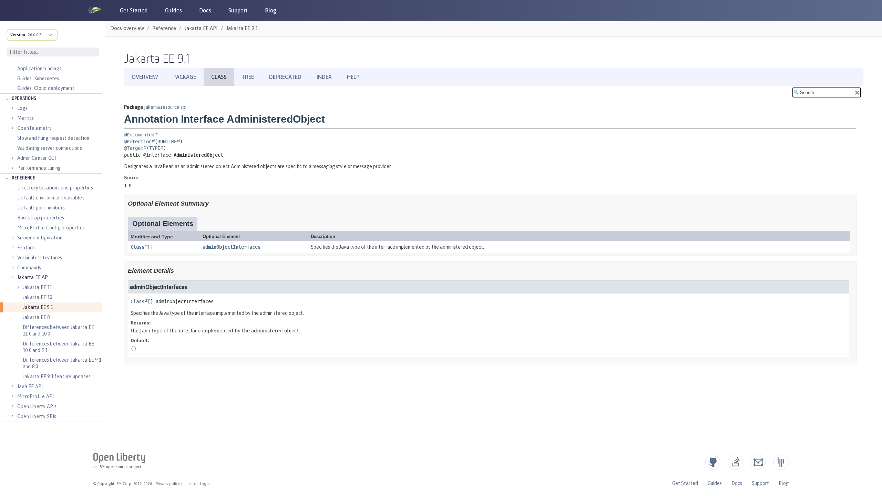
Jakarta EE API (33, 277)
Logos (205, 484)
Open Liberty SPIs (36, 416)
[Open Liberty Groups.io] (758, 462)
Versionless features (39, 257)
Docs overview (127, 28)
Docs (205, 10)
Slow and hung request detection (53, 138)
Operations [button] (24, 98)
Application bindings (39, 68)
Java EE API (30, 386)
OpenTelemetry (34, 128)
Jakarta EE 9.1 (38, 307)
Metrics (25, 118)
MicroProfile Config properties (51, 227)
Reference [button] (23, 178)
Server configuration (39, 237)
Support (238, 10)
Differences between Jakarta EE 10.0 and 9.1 (58, 347)
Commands (29, 267)
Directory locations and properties (55, 187)
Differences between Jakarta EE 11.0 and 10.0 (58, 330)
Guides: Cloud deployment (45, 88)
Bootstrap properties (40, 217)
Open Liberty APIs (37, 406)
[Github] (712, 462)
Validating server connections (49, 148)
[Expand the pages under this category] (7, 99)
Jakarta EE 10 (37, 297)
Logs (22, 108)
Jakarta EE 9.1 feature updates (57, 376)
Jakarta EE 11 (37, 287)
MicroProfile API (35, 396)
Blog (270, 10)
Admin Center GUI (36, 158)
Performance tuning (39, 168)
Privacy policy (168, 484)
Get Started (134, 10)
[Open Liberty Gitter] (781, 462)
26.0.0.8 (34, 35)
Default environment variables (50, 197)
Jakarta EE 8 (36, 317)
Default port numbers (41, 207)
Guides (173, 10)
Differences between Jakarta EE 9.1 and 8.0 (62, 363)
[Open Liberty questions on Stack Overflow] (735, 462)
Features (27, 247)
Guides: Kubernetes (38, 78)
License (190, 484)
